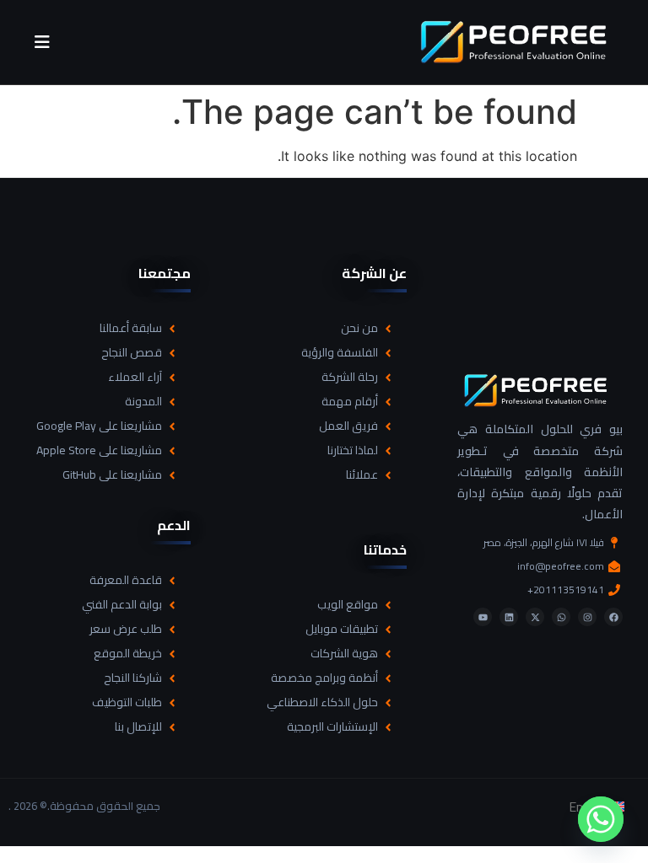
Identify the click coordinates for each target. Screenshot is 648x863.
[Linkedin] (509, 617)
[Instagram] (587, 617)
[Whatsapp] (561, 617)
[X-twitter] (535, 617)
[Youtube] (482, 617)
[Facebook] (613, 617)
